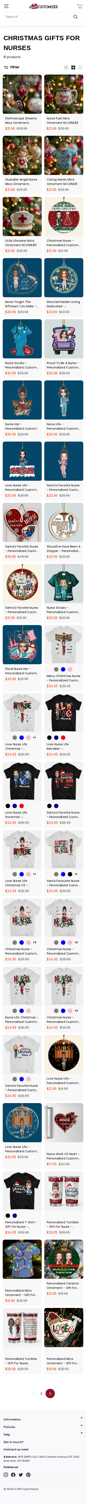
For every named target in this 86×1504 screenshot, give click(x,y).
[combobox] (43, 16)
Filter (14, 67)
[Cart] (80, 6)
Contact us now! (16, 1449)
